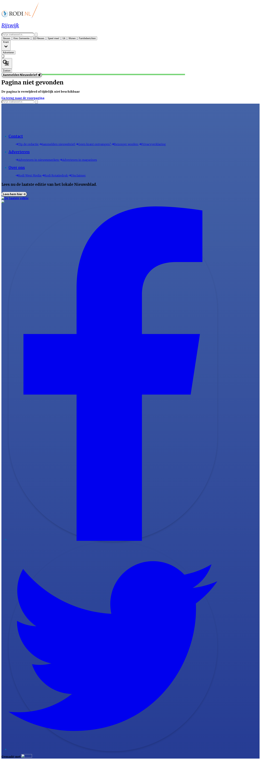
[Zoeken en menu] (6, 63)
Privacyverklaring (153, 144)
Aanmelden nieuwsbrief (59, 144)
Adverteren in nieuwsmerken (39, 160)
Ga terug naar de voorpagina (22, 98)
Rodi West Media (30, 175)
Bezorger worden (126, 144)
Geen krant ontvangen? (95, 144)
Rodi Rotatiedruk (56, 175)
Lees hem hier (13, 194)
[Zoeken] (36, 34)
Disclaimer (78, 175)
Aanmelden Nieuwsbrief (20, 75)
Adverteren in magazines (79, 160)
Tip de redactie (28, 144)
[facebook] (113, 540)
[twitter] (113, 749)
